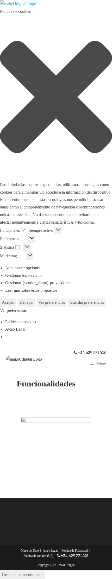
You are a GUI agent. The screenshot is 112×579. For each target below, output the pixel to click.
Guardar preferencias (87, 302)
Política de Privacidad (74, 550)
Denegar (27, 302)
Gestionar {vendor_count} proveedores (37, 282)
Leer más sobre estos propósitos (31, 290)
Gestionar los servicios (23, 275)
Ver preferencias (51, 302)
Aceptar (8, 302)
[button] (56, 98)
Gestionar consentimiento (22, 574)
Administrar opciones (22, 268)
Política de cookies (20, 322)
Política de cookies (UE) (38, 556)
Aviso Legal (15, 329)
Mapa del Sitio (30, 550)
